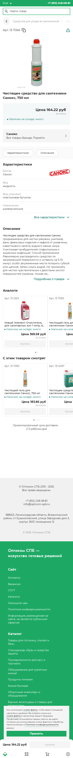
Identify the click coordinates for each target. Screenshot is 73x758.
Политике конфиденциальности (42, 724)
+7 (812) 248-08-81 (36, 500)
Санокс (7, 174)
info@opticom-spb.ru (36, 504)
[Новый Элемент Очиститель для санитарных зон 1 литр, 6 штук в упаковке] (25, 311)
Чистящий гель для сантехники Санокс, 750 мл (22, 392)
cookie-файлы (30, 710)
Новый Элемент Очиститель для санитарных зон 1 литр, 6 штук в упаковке (23, 324)
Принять (36, 733)
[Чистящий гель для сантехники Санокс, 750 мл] (25, 378)
